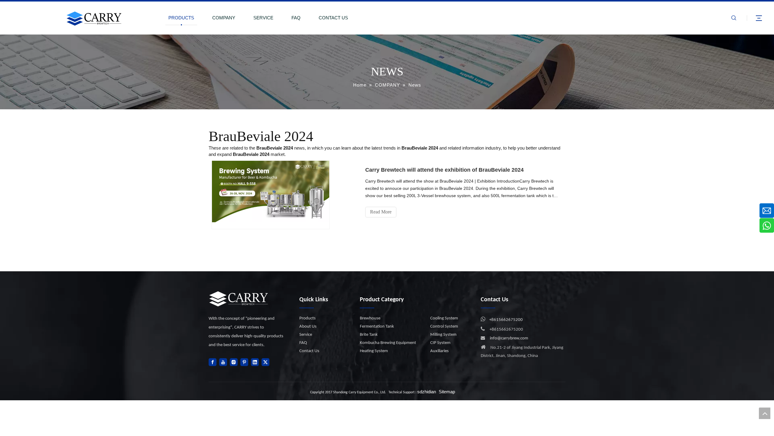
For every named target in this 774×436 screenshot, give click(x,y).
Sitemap (447, 391)
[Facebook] (212, 362)
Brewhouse (370, 318)
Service (305, 334)
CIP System (440, 343)
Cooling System (444, 318)
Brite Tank (369, 334)
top (764, 413)
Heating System (374, 351)
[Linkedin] (255, 362)
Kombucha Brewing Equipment (388, 343)
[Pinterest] (244, 362)
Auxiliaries (439, 351)
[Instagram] (234, 362)
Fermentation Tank (377, 326)
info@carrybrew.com (509, 338)
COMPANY (223, 17)
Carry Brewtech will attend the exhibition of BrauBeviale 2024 (444, 170)
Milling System (443, 334)
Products (307, 318)
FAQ (296, 17)
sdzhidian (426, 391)
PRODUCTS (181, 17)
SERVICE (263, 17)
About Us (308, 326)
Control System (444, 326)
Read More (381, 211)
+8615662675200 (506, 320)
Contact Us (309, 351)
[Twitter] (265, 362)
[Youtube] (223, 362)
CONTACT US (333, 17)
